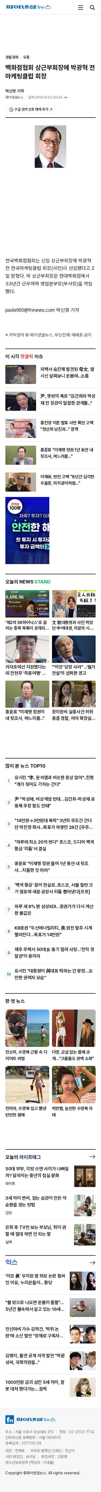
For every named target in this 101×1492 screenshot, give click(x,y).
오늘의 (23, 1157)
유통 (26, 57)
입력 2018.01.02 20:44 (45, 97)
